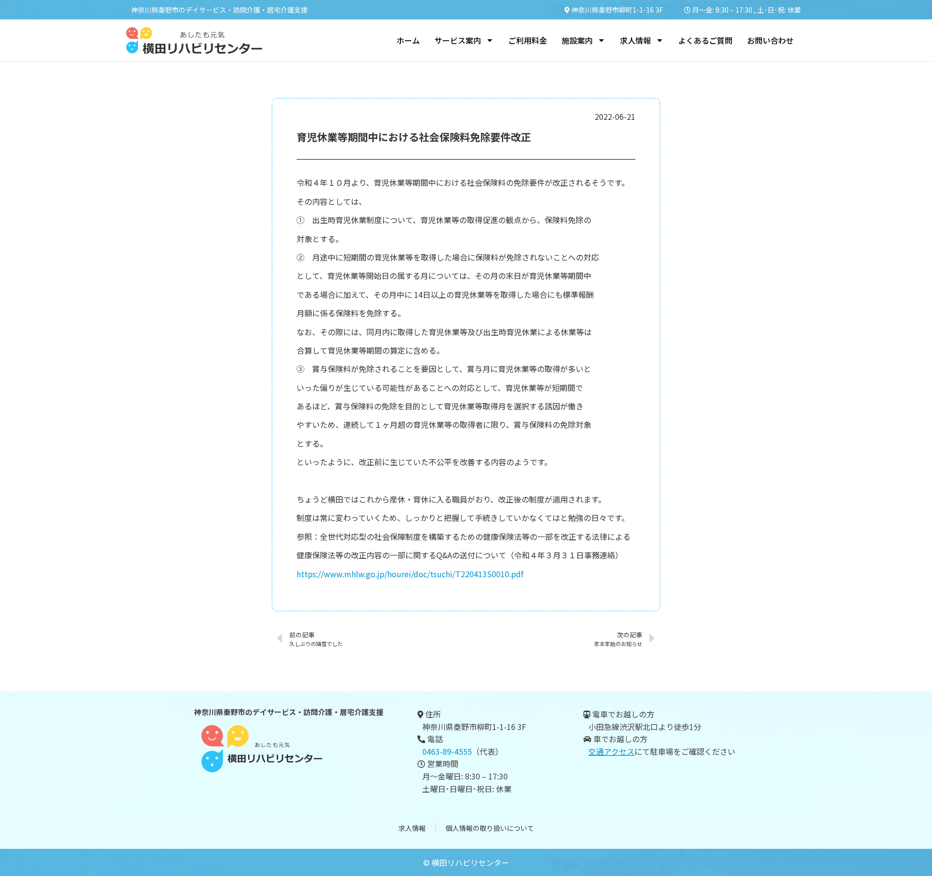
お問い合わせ (770, 40)
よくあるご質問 (705, 40)
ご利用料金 (527, 40)
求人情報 (412, 828)
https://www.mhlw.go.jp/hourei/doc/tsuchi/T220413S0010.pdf (410, 574)
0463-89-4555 (447, 751)
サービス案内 (457, 40)
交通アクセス (611, 751)
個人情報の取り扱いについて (490, 828)
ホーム (408, 40)
